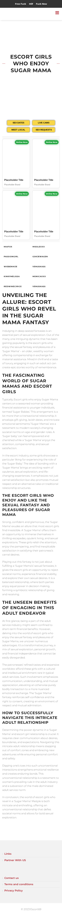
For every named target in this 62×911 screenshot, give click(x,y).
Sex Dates (18, 122)
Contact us (11, 877)
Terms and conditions (18, 884)
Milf (31, 4)
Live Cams (43, 122)
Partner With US (15, 860)
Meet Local (18, 130)
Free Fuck (20, 4)
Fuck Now (41, 4)
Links (7, 853)
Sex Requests (44, 130)
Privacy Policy (13, 890)
